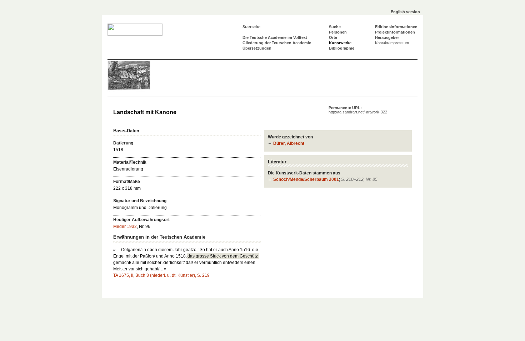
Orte (333, 37)
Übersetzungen (256, 48)
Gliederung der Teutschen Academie (276, 43)
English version (405, 12)
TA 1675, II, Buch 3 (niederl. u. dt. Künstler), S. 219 (161, 275)
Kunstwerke (340, 43)
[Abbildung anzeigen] (129, 91)
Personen (338, 32)
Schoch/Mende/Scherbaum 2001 (306, 179)
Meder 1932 (125, 226)
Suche (335, 27)
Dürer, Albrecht (288, 143)
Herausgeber (387, 37)
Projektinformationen (395, 32)
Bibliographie (341, 48)
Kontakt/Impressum (392, 43)
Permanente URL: (358, 110)
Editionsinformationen (396, 27)
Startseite (251, 27)
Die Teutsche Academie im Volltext (274, 37)
